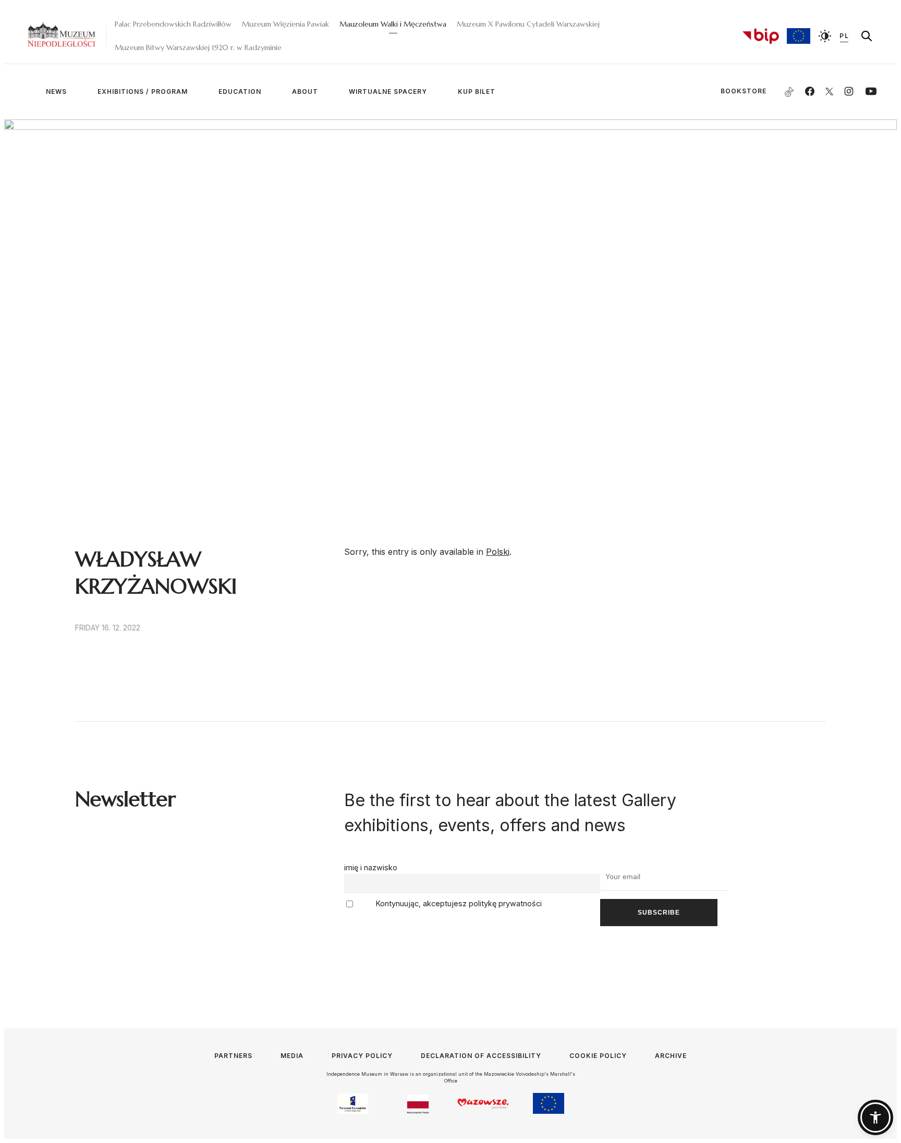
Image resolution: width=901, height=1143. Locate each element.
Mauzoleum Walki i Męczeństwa (392, 24)
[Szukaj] (866, 36)
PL (844, 36)
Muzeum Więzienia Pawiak (285, 24)
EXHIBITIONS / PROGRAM (143, 91)
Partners (233, 1056)
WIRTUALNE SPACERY (388, 91)
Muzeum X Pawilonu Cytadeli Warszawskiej (528, 24)
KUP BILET (476, 91)
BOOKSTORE (726, 91)
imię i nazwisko (370, 867)
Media (292, 1056)
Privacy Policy (362, 1056)
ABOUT (305, 91)
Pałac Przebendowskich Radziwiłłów (173, 24)
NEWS (56, 91)
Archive (671, 1056)
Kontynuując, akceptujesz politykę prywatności (458, 903)
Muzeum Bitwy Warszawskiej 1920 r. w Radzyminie (198, 47)
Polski (497, 551)
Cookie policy (598, 1056)
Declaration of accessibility (481, 1056)
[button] (875, 1117)
